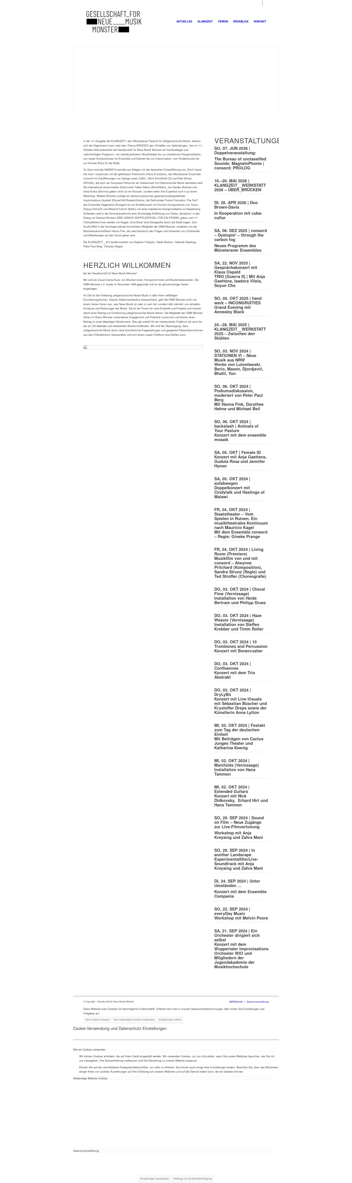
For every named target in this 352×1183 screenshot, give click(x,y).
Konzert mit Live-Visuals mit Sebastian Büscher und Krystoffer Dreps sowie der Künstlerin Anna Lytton (240, 701)
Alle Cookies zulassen (97, 1019)
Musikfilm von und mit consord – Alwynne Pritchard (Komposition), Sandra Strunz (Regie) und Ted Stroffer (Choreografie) (240, 562)
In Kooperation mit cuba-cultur (238, 215)
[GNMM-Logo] (114, 21)
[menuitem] (184, 21)
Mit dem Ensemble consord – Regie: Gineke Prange (241, 522)
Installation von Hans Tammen (236, 767)
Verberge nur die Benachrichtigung (192, 1178)
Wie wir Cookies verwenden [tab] (89, 1049)
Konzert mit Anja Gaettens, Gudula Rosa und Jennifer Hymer (240, 459)
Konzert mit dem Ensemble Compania (240, 893)
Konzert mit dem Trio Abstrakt (234, 670)
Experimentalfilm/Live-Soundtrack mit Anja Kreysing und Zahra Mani (238, 859)
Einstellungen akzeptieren (154, 1178)
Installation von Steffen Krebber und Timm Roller (238, 622)
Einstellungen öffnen (170, 1019)
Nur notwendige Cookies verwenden (134, 1019)
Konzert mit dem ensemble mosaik (240, 430)
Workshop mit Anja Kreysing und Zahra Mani (238, 835)
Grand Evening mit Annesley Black (232, 309)
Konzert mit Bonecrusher (240, 646)
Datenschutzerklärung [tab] (86, 1151)
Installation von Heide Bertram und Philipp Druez (240, 595)
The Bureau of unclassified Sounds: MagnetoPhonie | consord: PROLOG (240, 163)
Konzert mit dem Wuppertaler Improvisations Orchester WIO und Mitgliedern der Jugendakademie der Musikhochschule (241, 949)
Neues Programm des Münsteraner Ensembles (237, 247)
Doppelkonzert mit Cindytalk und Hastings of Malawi (239, 487)
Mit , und (239, 397)
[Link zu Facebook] (259, 3)
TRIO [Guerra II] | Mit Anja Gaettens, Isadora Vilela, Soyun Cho (239, 280)
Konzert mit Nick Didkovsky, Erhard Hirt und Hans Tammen (241, 796)
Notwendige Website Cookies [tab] (90, 1078)
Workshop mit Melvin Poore (241, 913)
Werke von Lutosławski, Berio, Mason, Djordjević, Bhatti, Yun (238, 368)
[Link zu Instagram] (266, 3)
